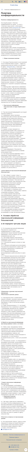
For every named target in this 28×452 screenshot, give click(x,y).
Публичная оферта (14, 437)
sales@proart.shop (7, 429)
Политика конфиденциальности (17, 435)
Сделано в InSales (14, 449)
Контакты (5, 435)
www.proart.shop (17, 27)
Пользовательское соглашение (14, 440)
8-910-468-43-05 (14, 445)
